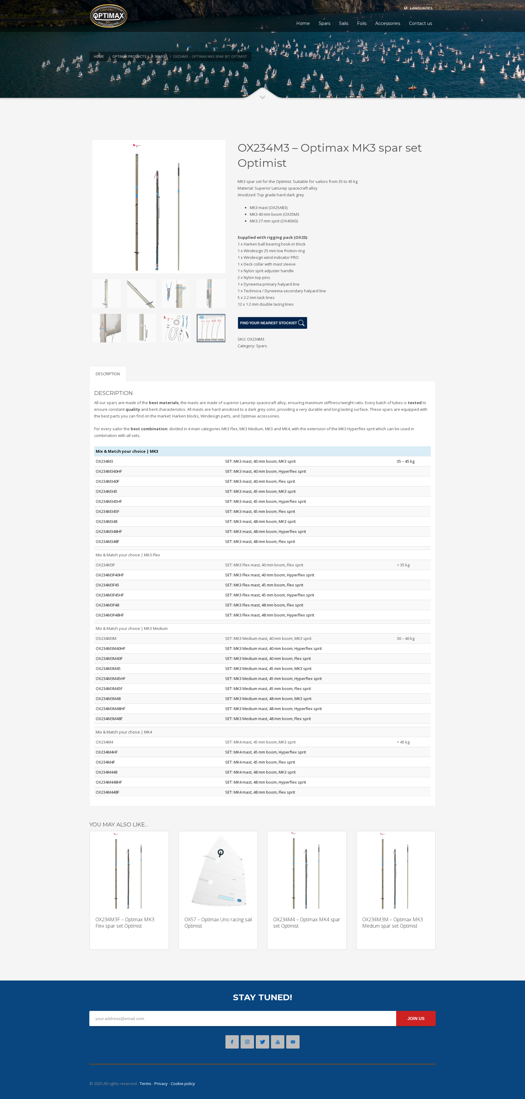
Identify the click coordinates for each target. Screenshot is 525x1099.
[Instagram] (247, 1042)
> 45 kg (403, 742)
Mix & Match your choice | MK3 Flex (128, 555)
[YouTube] (277, 1042)
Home (99, 56)
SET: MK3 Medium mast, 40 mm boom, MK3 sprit (268, 638)
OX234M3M (106, 638)
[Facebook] (232, 1042)
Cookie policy (183, 1083)
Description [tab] (108, 373)
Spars (160, 56)
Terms (145, 1083)
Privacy (161, 1083)
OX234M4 (104, 742)
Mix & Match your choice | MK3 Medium (132, 628)
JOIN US (415, 1018)
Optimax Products (129, 56)
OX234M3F (105, 565)
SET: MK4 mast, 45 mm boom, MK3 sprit (260, 742)
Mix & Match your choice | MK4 (124, 732)
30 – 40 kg (405, 638)
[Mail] (293, 1042)
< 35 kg (403, 565)
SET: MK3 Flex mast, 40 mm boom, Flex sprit (264, 565)
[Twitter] (262, 1042)
